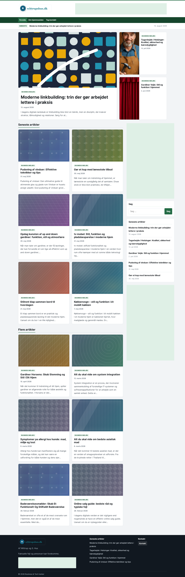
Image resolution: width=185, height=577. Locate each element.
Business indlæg (28, 92)
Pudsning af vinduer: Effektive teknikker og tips (38, 171)
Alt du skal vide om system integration (97, 374)
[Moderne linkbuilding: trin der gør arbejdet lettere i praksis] (67, 60)
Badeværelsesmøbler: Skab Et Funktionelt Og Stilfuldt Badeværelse (42, 505)
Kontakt (142, 543)
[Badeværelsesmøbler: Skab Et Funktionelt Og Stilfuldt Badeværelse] (43, 480)
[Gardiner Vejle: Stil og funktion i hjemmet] (129, 98)
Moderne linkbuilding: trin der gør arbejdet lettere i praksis (55, 26)
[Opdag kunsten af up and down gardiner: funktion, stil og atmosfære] (43, 210)
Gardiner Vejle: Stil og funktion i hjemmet (152, 86)
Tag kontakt (51, 20)
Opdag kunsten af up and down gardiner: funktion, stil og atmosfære (42, 236)
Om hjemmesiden (36, 20)
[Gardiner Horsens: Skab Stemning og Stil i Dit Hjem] (43, 351)
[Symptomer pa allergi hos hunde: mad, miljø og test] (43, 415)
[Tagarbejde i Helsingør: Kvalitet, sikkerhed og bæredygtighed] (129, 53)
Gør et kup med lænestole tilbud (93, 169)
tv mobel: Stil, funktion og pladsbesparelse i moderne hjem (93, 236)
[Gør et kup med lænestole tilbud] (97, 145)
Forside (22, 20)
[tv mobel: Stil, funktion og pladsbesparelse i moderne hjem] (97, 210)
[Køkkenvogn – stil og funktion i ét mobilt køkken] (97, 278)
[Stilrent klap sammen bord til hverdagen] (43, 278)
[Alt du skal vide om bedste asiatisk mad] (97, 415)
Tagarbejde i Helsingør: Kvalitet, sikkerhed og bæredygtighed (152, 42)
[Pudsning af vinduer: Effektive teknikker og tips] (43, 145)
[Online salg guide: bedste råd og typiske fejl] (97, 480)
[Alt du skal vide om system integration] (97, 351)
